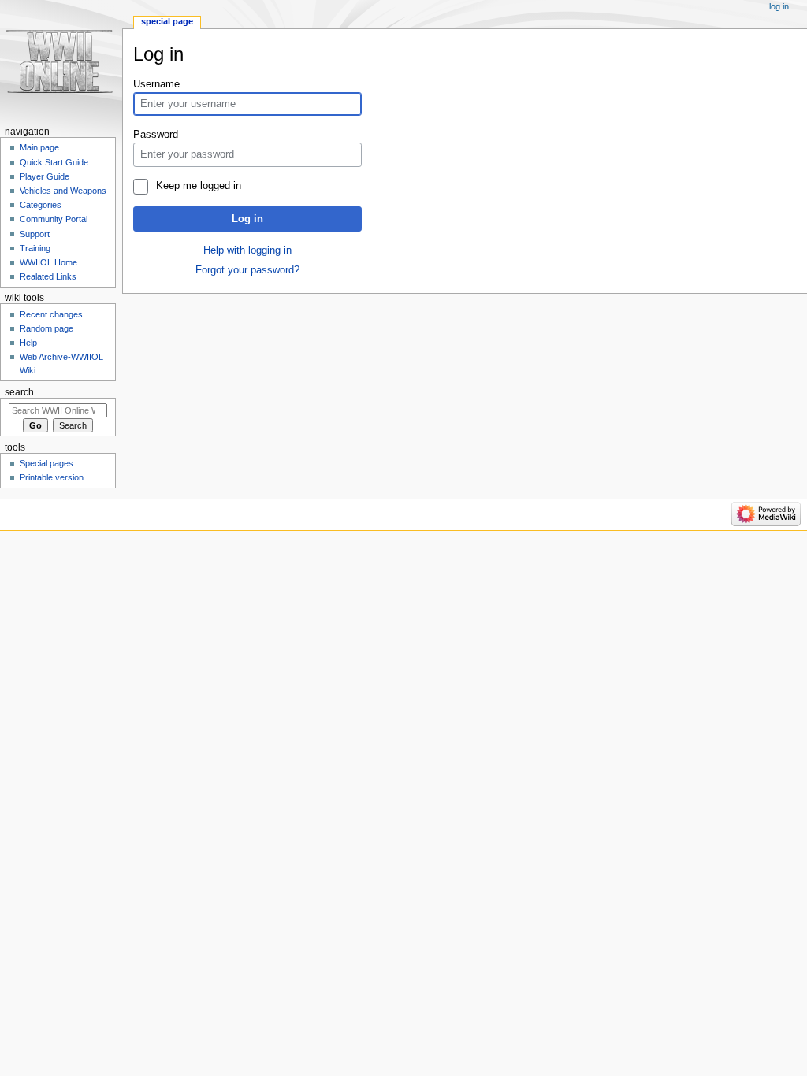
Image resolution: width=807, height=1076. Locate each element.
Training (35, 248)
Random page (46, 328)
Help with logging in (247, 250)
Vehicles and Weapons (63, 190)
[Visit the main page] (61, 61)
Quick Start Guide (54, 162)
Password (155, 134)
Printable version (52, 477)
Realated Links (48, 276)
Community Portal (53, 219)
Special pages (46, 463)
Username (156, 84)
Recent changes (51, 314)
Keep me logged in (198, 185)
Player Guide (44, 176)
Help (28, 342)
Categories (40, 205)
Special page (167, 21)
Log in (247, 218)
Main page (39, 147)
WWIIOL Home (48, 262)
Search (19, 392)
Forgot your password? (247, 270)
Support (35, 234)
